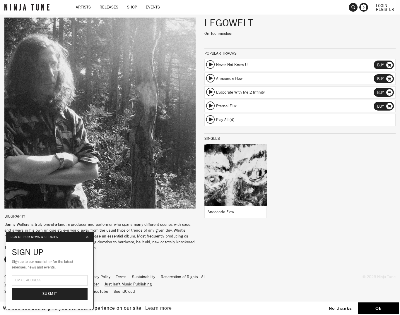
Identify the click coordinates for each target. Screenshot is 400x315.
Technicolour (222, 34)
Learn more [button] (158, 308)
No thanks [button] (340, 308)
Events (153, 7)
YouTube (100, 292)
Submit (49, 294)
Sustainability (143, 277)
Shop (132, 7)
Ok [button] (378, 308)
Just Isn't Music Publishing (128, 284)
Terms (121, 277)
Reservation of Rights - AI (183, 277)
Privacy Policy (98, 277)
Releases (109, 7)
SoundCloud (124, 292)
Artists (83, 7)
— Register (383, 9)
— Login (379, 5)
